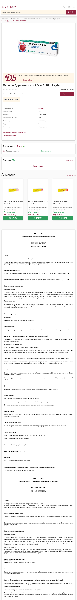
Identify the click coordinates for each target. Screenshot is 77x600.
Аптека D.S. (4, 19)
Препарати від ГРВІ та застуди (32, 19)
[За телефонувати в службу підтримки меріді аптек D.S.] (64, 8)
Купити (14, 218)
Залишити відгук (38, 166)
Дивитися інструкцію (9, 135)
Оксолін (40, 108)
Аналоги (68, 94)
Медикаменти (15, 19)
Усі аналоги (71, 175)
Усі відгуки (69, 160)
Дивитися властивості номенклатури (14, 132)
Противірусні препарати (52, 19)
